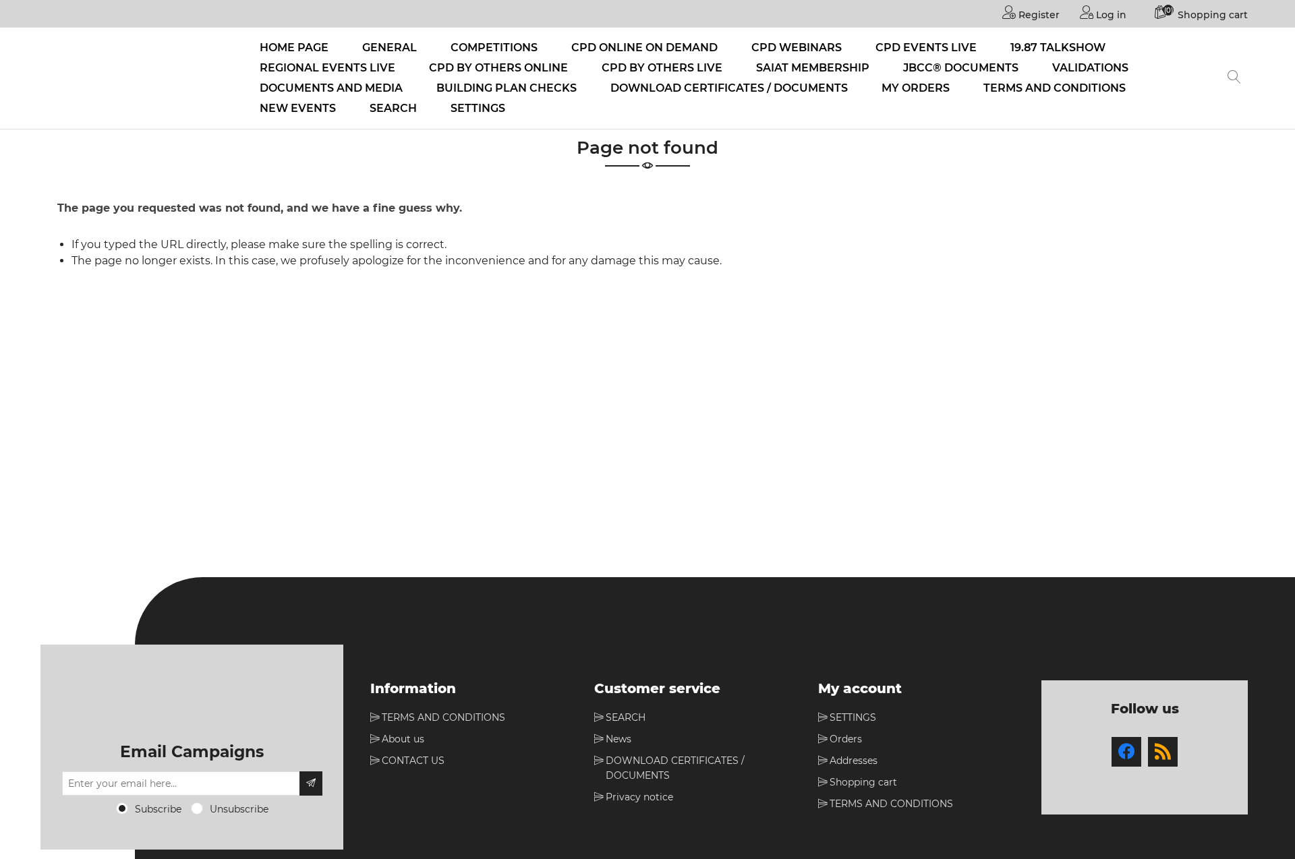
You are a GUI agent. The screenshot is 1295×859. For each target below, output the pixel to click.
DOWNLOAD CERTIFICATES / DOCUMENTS (729, 88)
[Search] (1234, 78)
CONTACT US (413, 760)
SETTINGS (478, 108)
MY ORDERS (916, 88)
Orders (846, 739)
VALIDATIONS (1090, 67)
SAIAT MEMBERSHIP (812, 67)
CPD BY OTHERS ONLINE (498, 67)
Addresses (853, 760)
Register (1038, 15)
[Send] (310, 783)
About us (403, 739)
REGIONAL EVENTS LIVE (327, 67)
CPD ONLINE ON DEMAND (644, 47)
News (618, 739)
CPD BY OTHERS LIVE (662, 67)
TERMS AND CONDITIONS (1054, 88)
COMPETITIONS (494, 47)
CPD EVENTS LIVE (926, 47)
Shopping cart (863, 782)
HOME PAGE (294, 47)
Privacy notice (639, 797)
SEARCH (393, 108)
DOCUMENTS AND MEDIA (331, 88)
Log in (1109, 15)
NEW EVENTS (298, 108)
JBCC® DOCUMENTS (960, 67)
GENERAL (389, 47)
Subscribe (158, 809)
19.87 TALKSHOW (1057, 47)
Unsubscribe (239, 809)
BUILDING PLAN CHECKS (506, 88)
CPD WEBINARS (796, 47)
